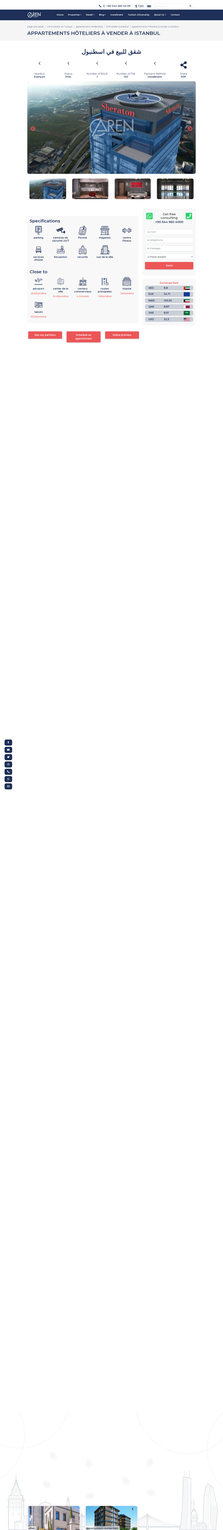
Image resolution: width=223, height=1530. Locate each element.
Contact (175, 14)
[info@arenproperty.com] (8, 786)
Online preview (122, 335)
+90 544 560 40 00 (118, 6)
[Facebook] (8, 743)
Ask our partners (45, 335)
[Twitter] (8, 757)
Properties (74, 14)
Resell (89, 14)
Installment (116, 14)
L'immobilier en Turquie (60, 26)
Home (60, 14)
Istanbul (39, 73)
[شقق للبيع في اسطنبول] (111, 127)
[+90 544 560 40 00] (8, 772)
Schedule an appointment (83, 337)
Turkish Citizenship (138, 14)
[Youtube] (8, 750)
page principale (35, 26)
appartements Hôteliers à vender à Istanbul (155, 26)
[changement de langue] (149, 6)
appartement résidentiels (89, 26)
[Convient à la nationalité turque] (133, 1511)
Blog (101, 14)
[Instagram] (8, 764)
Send (169, 265)
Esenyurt (39, 76)
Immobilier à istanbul (117, 26)
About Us (159, 14)
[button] (33, 128)
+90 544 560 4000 (169, 222)
